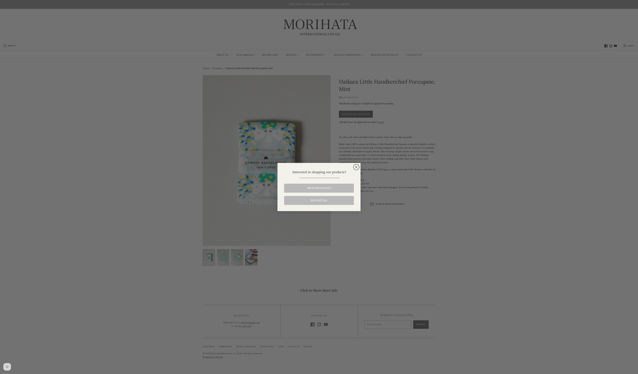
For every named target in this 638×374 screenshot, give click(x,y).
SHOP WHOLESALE (319, 188)
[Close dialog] (356, 167)
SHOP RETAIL (319, 200)
